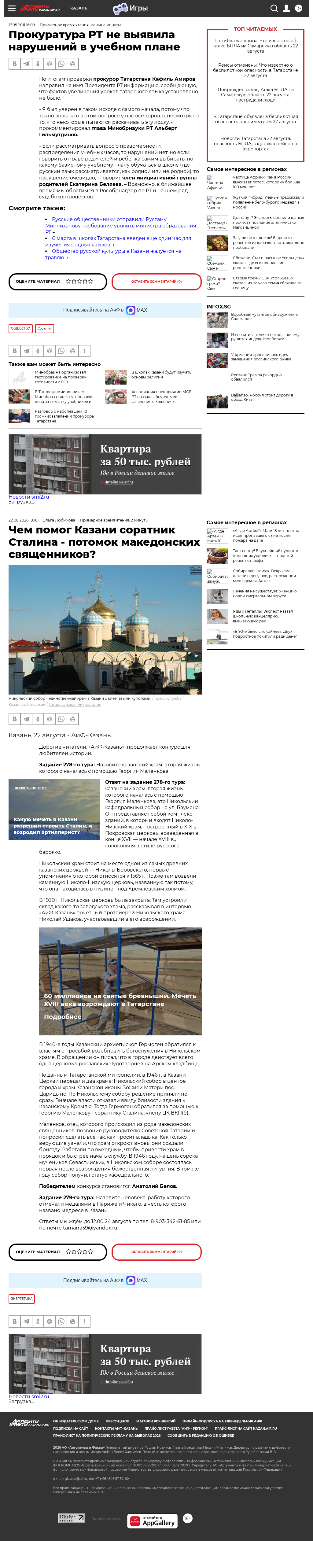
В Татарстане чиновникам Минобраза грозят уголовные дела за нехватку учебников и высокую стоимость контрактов (50, 399)
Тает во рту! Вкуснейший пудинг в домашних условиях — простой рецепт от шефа (265, 555)
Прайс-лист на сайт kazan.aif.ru (246, 1429)
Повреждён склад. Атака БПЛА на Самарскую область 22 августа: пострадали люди (256, 95)
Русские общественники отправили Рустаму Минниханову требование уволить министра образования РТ (120, 225)
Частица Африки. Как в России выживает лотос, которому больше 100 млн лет (266, 182)
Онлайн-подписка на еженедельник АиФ (222, 1421)
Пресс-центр (117, 1421)
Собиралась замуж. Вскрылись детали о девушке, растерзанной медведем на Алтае (264, 576)
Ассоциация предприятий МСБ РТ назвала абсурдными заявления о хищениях (161, 396)
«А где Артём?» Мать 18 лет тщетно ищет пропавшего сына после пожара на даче (266, 535)
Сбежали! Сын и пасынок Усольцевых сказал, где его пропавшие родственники (268, 263)
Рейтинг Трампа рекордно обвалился (256, 377)
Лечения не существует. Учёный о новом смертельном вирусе (265, 593)
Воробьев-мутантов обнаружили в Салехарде (264, 316)
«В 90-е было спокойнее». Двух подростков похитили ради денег (265, 634)
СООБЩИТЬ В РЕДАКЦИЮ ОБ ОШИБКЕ (201, 1436)
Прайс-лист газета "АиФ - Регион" (176, 1429)
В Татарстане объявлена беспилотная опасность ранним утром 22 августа (255, 119)
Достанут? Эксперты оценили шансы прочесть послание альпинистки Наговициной (268, 222)
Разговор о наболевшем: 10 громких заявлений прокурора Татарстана (64, 416)
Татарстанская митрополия (75, 704)
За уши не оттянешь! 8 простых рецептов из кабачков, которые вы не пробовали (268, 242)
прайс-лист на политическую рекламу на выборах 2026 (106, 1436)
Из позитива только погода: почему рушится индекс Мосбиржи (265, 337)
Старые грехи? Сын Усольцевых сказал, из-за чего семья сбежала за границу (267, 283)
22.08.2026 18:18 (23, 520)
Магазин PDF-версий (155, 1421)
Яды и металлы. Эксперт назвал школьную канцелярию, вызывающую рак (263, 616)
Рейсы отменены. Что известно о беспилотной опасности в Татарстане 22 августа (255, 70)
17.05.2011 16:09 (22, 25)
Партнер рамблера (105, 1518)
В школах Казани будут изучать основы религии (161, 374)
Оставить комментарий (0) (156, 282)
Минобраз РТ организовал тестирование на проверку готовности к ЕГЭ (60, 377)
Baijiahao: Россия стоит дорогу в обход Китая (262, 397)
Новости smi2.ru (29, 497)
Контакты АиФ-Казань (116, 1429)
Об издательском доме (76, 1421)
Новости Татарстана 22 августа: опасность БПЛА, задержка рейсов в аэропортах (255, 144)
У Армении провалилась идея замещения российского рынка (261, 357)
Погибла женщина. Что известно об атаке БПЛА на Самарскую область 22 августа (255, 46)
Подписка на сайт (70, 1429)
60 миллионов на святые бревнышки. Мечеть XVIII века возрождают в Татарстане (120, 1000)
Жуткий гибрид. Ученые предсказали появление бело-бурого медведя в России (268, 202)
